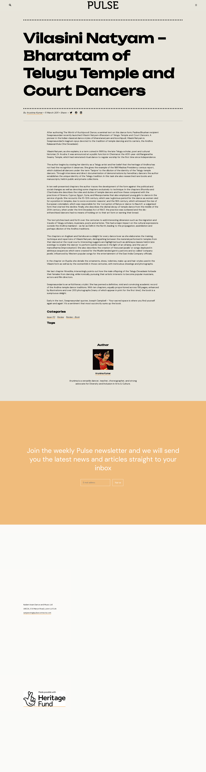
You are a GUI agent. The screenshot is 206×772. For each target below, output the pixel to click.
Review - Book (73, 317)
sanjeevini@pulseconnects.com (37, 613)
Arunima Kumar (35, 112)
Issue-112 (51, 317)
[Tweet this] (71, 113)
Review (60, 317)
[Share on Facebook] (76, 113)
